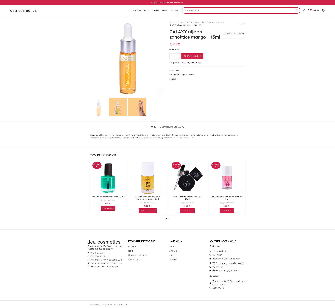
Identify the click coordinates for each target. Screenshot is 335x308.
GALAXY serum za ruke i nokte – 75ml (187, 197)
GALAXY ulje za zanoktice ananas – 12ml (227, 197)
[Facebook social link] (178, 79)
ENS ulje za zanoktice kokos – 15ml (108, 196)
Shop (181, 22)
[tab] (153, 126)
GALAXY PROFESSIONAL (234, 33)
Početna (173, 22)
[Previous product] (239, 23)
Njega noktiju (200, 22)
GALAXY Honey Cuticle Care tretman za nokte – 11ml (147, 197)
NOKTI (189, 22)
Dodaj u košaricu (192, 56)
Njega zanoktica (215, 22)
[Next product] (244, 23)
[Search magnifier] (297, 11)
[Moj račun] (304, 10)
